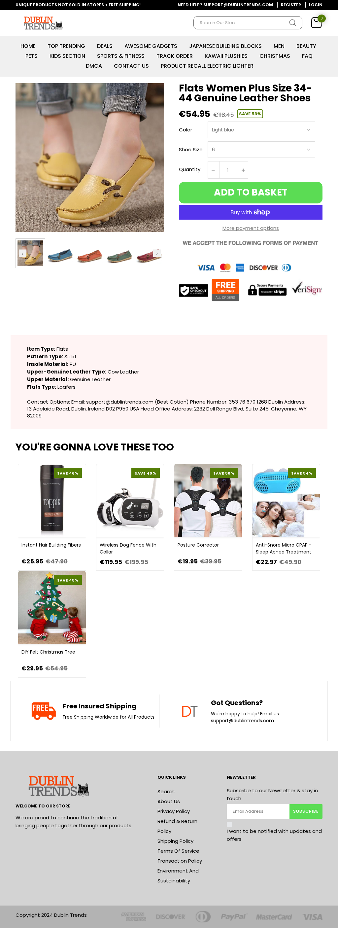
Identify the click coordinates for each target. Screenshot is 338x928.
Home (28, 46)
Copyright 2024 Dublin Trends (51, 914)
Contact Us (131, 66)
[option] (30, 253)
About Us (168, 801)
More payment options (250, 228)
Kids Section (67, 56)
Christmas (274, 56)
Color (185, 129)
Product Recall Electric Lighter (207, 66)
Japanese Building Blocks (225, 46)
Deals (105, 46)
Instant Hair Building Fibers (51, 545)
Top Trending (66, 46)
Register (291, 5)
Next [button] (157, 253)
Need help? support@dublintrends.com (225, 5)
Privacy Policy (173, 811)
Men (279, 46)
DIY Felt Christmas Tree (48, 652)
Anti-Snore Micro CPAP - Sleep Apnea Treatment (284, 548)
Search (166, 791)
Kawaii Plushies (226, 56)
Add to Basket (250, 192)
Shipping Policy (175, 841)
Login (315, 5)
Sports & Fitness (121, 56)
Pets (31, 56)
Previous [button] (22, 253)
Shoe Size (191, 149)
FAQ (307, 56)
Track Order (174, 56)
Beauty (306, 46)
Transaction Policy (179, 860)
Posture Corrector (198, 545)
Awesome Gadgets (150, 46)
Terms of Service (178, 850)
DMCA (94, 66)
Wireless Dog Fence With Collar (128, 548)
